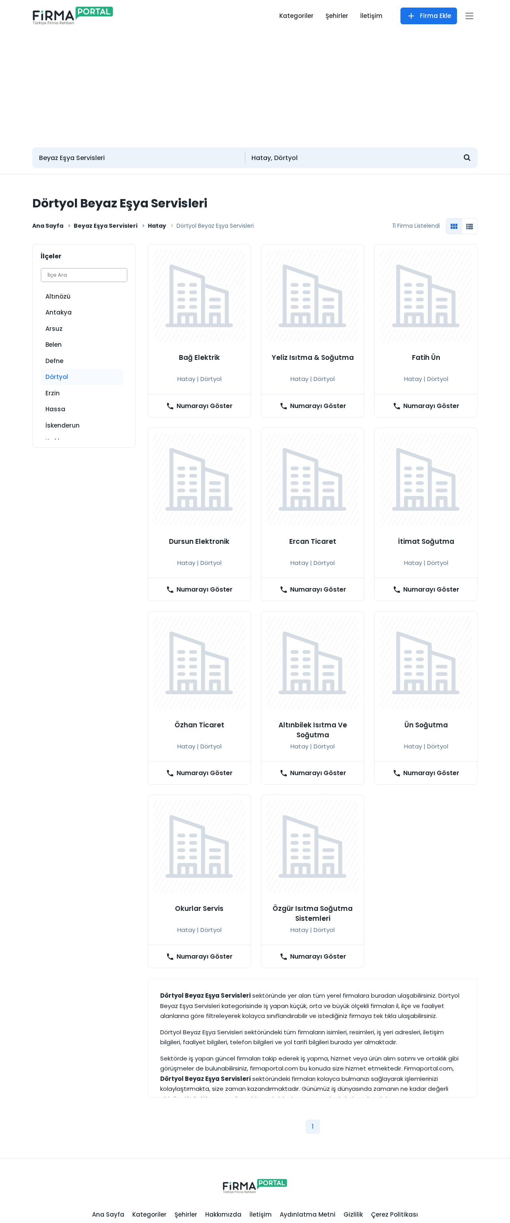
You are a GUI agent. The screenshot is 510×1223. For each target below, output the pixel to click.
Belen (53, 344)
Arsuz (54, 328)
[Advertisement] (255, 85)
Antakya (58, 312)
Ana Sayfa (47, 226)
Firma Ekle (435, 16)
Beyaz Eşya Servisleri (105, 226)
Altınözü (58, 296)
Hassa (55, 409)
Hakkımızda (223, 1214)
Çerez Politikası (394, 1214)
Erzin (52, 393)
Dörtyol (56, 377)
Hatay (157, 226)
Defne (54, 361)
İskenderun (62, 425)
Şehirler (337, 16)
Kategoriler (296, 16)
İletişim (371, 16)
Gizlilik (353, 1214)
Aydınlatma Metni (307, 1214)
